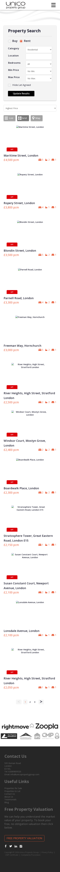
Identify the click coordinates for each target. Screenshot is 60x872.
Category (13, 48)
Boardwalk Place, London (21, 488)
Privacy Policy (47, 852)
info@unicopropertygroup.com (24, 774)
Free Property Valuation (24, 838)
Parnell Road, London (19, 298)
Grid (24, 118)
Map (37, 118)
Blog (6, 802)
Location (13, 55)
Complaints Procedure (30, 855)
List (11, 118)
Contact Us (9, 793)
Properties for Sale (13, 788)
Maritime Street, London (21, 155)
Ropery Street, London (19, 203)
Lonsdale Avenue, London (21, 631)
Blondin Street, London (20, 250)
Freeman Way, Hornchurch (22, 346)
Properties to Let (12, 791)
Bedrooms (14, 62)
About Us (8, 796)
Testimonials (10, 799)
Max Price (14, 77)
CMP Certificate (11, 855)
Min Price (13, 70)
